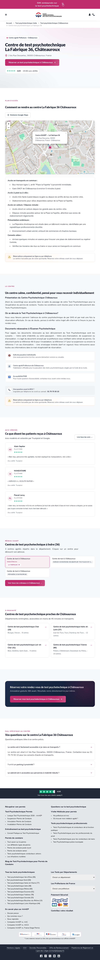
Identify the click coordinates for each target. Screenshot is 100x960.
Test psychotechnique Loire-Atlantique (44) (23, 903)
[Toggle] (89, 14)
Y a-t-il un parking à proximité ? (21, 764)
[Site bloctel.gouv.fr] (76, 934)
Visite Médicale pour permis (64, 811)
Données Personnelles (37, 948)
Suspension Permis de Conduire (19, 818)
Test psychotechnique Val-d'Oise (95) (21, 877)
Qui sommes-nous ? (15, 916)
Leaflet (81, 173)
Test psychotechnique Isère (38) (19, 886)
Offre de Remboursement (59, 948)
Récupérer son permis (15, 806)
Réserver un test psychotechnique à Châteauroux (31, 62)
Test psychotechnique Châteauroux (54, 23)
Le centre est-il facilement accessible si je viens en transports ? (34, 747)
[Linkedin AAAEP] (59, 956)
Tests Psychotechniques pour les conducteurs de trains (74, 839)
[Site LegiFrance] (25, 934)
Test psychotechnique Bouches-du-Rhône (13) (24, 900)
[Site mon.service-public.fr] (51, 934)
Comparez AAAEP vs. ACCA (18, 925)
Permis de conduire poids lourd (19, 848)
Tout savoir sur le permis (16, 842)
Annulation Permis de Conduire (19, 821)
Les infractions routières (16, 856)
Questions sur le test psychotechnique (68, 806)
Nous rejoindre (12, 919)
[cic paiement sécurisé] (73, 902)
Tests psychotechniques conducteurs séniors (24, 854)
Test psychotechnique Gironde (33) (20, 897)
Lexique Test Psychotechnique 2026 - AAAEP (24, 815)
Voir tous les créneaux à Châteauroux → (25, 583)
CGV (25, 948)
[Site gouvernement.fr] (38, 934)
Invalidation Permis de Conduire (19, 824)
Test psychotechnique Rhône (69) (19, 889)
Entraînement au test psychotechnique (23, 829)
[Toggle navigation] (6, 14)
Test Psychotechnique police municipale (68, 842)
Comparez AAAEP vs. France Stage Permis (23, 928)
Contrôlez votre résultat (62, 910)
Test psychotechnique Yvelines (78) (20, 895)
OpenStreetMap (89, 173)
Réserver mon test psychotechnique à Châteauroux (36, 699)
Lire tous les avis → (85, 437)
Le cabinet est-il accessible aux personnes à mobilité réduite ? (33, 773)
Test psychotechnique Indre (26, 23)
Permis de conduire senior (17, 851)
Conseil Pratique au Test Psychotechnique (23, 833)
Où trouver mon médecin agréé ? (65, 818)
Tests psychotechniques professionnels (69, 823)
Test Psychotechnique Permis (18, 811)
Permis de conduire (14, 838)
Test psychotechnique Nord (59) (19, 880)
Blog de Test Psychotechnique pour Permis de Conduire (26, 863)
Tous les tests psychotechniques (20, 872)
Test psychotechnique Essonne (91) (20, 892)
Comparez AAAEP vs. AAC (17, 922)
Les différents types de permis (18, 845)
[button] (50, 147)
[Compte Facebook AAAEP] (41, 956)
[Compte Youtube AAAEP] (54, 956)
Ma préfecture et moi (61, 815)
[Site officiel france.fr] (64, 934)
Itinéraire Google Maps (19, 115)
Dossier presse (13, 913)
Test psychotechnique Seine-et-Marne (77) (23, 883)
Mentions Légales (13, 948)
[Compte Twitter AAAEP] (50, 956)
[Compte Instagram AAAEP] (46, 956)
